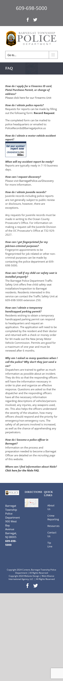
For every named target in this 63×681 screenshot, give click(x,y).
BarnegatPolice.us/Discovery (36, 180)
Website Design (31, 575)
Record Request (44, 113)
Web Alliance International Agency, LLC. (31, 577)
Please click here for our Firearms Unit (28, 97)
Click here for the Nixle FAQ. (22, 470)
